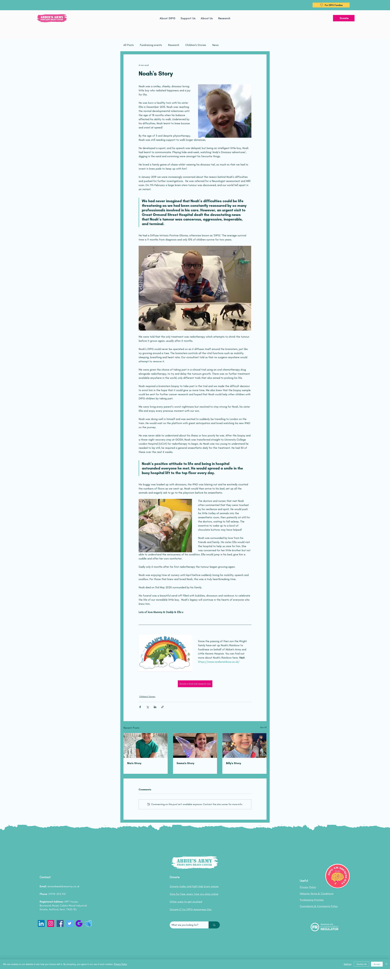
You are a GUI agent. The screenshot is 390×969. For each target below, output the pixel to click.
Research (173, 45)
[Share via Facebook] (140, 707)
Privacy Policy (120, 964)
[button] (207, 18)
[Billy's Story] (244, 745)
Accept (377, 964)
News (215, 45)
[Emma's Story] (195, 745)
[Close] (386, 964)
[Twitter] (69, 923)
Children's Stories (195, 45)
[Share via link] (162, 707)
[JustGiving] (79, 923)
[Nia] (146, 745)
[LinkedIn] (41, 923)
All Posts (128, 45)
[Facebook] (60, 923)
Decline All (361, 964)
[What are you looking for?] (214, 924)
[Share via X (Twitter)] (147, 707)
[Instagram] (50, 923)
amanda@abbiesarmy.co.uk (63, 886)
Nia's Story (134, 763)
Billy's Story (233, 763)
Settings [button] (347, 964)
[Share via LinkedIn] (155, 707)
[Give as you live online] (88, 923)
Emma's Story (185, 763)
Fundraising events (151, 45)
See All (263, 727)
